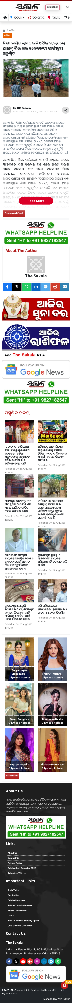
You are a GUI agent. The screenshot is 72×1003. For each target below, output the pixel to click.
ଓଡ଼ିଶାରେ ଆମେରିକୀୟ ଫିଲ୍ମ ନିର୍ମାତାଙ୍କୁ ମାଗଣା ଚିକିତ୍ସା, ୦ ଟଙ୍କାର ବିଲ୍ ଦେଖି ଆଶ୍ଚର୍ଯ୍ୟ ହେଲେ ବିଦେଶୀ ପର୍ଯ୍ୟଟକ (52, 453)
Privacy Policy (15, 863)
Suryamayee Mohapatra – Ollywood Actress (19, 673)
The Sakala (36, 276)
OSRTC (11, 915)
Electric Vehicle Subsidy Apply (23, 920)
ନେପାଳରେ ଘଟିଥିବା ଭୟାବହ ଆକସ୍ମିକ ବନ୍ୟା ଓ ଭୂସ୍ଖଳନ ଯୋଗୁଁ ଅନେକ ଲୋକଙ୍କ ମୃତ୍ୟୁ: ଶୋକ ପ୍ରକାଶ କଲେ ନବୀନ (19, 561)
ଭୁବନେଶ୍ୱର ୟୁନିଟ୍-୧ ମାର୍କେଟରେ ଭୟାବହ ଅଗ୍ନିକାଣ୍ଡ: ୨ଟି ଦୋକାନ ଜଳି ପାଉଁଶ (52, 560)
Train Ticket (14, 890)
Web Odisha (63, 999)
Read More (36, 201)
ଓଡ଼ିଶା (12, 30)
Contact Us (13, 858)
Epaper (53, 7)
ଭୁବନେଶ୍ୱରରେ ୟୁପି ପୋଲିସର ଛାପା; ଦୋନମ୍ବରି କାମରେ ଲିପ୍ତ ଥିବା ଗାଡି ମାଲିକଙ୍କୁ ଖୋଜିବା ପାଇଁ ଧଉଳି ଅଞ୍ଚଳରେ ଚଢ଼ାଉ (19, 612)
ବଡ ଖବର (37, 18)
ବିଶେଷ (55, 18)
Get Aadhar (13, 895)
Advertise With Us (17, 873)
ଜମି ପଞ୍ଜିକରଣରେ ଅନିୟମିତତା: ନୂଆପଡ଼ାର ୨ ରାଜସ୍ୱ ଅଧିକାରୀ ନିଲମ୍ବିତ (52, 609)
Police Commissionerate (20, 905)
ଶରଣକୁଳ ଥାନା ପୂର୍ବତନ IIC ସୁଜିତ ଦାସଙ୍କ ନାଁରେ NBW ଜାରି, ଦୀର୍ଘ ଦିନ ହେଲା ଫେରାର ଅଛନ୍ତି (18, 506)
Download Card (14, 213)
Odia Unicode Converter (20, 925)
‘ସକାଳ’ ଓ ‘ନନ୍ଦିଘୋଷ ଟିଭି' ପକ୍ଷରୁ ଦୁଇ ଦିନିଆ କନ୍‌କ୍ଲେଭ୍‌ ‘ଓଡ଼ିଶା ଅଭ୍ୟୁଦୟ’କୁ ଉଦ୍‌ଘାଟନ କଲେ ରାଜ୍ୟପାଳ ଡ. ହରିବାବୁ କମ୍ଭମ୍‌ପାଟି (17, 455)
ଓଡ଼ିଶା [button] (17, 18)
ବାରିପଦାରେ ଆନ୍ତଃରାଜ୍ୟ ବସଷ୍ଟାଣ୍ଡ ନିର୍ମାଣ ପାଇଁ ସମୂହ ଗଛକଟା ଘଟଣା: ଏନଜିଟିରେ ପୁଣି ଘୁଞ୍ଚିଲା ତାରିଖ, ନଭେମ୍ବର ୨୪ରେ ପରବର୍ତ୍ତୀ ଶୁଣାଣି (51, 509)
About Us (12, 853)
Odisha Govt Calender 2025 (22, 868)
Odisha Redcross (16, 900)
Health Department (17, 910)
